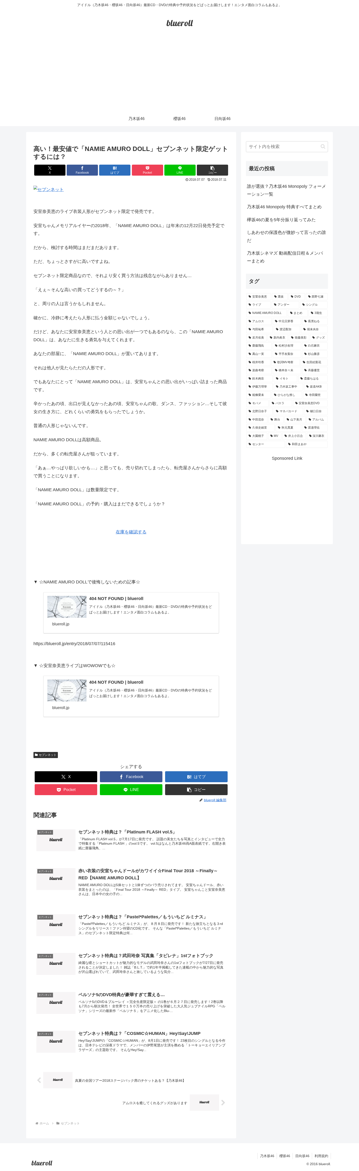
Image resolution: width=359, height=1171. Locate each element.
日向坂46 (302, 1156)
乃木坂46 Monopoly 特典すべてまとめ (284, 206)
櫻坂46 (284, 1156)
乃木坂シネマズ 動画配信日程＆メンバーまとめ (285, 257)
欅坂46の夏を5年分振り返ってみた (281, 219)
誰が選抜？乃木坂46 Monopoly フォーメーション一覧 (286, 190)
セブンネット (47, 755)
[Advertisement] (179, 75)
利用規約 (321, 1156)
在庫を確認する (131, 532)
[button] (212, 170)
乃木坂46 (267, 1156)
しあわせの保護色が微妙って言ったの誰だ (286, 236)
